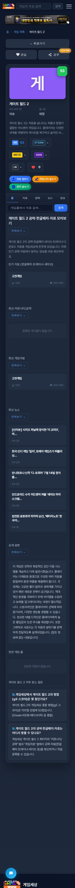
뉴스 (50, 198)
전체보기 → (18, 230)
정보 (62, 198)
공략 (37, 198)
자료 (25, 198)
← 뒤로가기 (37, 43)
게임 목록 (19, 32)
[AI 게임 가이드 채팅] (11, 873)
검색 (58, 6)
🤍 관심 (21, 54)
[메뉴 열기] (69, 6)
